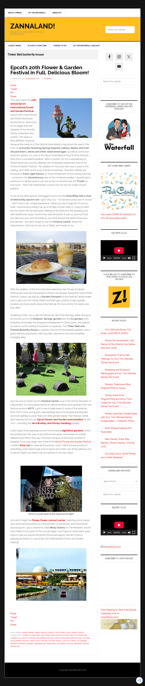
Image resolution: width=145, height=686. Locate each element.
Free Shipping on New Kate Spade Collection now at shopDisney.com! (118, 613)
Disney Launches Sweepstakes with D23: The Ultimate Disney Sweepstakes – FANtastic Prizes (119, 417)
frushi (44, 641)
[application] (119, 250)
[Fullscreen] (133, 258)
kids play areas (69, 641)
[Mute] (129, 258)
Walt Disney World (75, 633)
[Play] (104, 258)
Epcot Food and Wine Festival (68, 638)
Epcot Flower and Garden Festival (73, 441)
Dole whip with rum (60, 635)
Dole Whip (45, 635)
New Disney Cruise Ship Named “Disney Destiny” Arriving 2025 (117, 443)
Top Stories (60, 633)
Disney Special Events (45, 633)
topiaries (78, 644)
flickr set (25, 445)
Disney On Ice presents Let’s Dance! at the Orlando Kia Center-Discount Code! (118, 344)
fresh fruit (35, 641)
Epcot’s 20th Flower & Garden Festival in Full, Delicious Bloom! (49, 69)
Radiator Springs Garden (21, 644)
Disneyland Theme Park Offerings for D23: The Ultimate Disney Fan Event (117, 359)
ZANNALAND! (32, 26)
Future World (55, 641)
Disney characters (31, 635)
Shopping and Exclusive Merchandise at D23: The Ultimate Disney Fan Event (118, 373)
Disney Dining (28, 633)
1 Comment (47, 79)
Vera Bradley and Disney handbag (51, 423)
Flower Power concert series (48, 520)
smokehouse (40, 644)
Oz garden (82, 641)
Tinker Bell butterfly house (59, 644)
